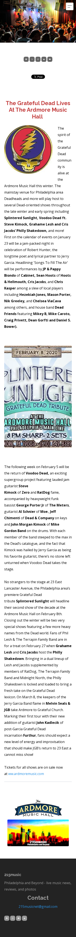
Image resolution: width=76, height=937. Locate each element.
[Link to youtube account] (49, 59)
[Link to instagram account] (38, 59)
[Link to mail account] (43, 59)
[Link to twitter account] (32, 59)
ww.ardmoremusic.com (26, 773)
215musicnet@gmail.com (38, 906)
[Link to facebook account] (26, 59)
